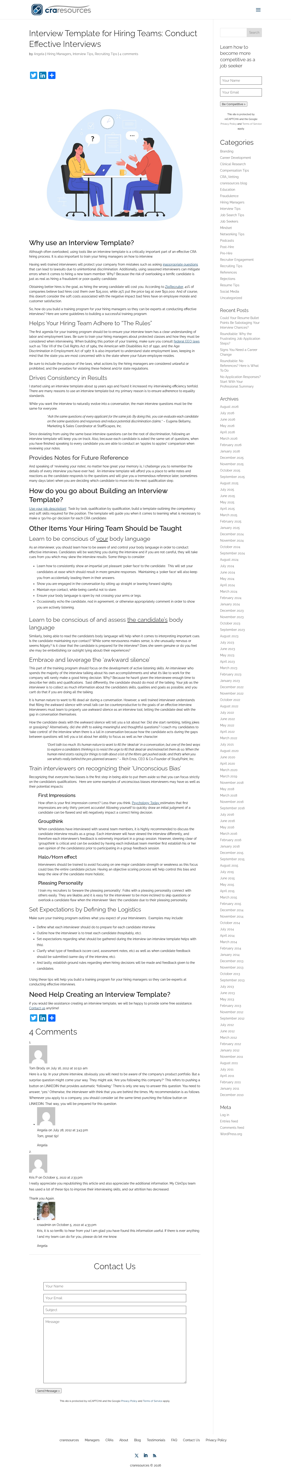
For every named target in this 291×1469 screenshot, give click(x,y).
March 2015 (228, 897)
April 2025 (227, 508)
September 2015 (232, 859)
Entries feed (229, 1121)
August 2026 (229, 406)
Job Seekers (229, 221)
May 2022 (227, 725)
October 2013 (230, 974)
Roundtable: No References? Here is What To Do (239, 365)
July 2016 (227, 814)
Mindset (226, 228)
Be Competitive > (234, 104)
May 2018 (227, 789)
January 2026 (230, 451)
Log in (224, 1115)
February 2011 (230, 1082)
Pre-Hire (226, 253)
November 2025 (232, 464)
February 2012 (230, 1044)
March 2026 (228, 438)
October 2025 (230, 470)
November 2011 (231, 1056)
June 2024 (227, 572)
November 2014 (231, 916)
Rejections (227, 279)
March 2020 (229, 770)
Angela (39, 54)
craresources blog (233, 183)
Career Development (235, 158)
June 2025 (227, 496)
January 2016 (230, 846)
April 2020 (227, 763)
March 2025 (228, 515)
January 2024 (230, 604)
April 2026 (227, 432)
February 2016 (230, 840)
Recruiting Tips (106, 54)
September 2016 (232, 808)
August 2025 (229, 483)
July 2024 (227, 566)
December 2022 (231, 687)
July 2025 (227, 489)
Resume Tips (229, 285)
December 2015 (231, 853)
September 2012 (232, 1018)
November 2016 (231, 802)
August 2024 (229, 559)
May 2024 (227, 579)
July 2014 (227, 929)
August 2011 (229, 1063)
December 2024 (232, 534)
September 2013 (232, 980)
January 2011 (229, 1088)
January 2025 (230, 528)
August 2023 (229, 636)
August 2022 (229, 706)
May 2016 (227, 827)
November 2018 (231, 782)
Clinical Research (233, 164)
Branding (226, 151)
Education (227, 189)
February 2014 (230, 948)
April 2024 (227, 585)
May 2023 (227, 655)
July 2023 (227, 642)
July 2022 (227, 712)
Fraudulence (229, 196)
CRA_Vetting (229, 177)
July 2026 (227, 413)
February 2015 (230, 904)
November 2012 (231, 1012)
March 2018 (228, 795)
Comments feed (232, 1127)
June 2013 (227, 993)
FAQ (174, 1440)
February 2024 (230, 598)
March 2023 (228, 668)
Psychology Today (145, 803)
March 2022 (228, 738)
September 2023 (232, 630)
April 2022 (227, 731)
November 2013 (231, 967)
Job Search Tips (232, 215)
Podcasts (227, 240)
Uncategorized (231, 298)
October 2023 (230, 623)
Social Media (229, 291)
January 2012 (229, 1050)
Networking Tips (232, 234)
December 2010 (232, 1095)
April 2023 (227, 661)
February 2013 (230, 1005)
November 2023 (231, 617)
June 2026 (227, 419)
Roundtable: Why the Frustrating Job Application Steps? (240, 338)
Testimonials (156, 1440)
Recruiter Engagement (237, 259)
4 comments (129, 54)
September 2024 (232, 553)
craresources (69, 1440)
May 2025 (227, 502)
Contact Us (191, 1440)
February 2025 (230, 521)
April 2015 (227, 891)
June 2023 (227, 649)
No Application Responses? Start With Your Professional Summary (240, 381)
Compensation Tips (234, 170)
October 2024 (230, 547)
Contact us (37, 1008)
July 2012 (227, 1025)
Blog (137, 1440)
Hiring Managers (59, 54)
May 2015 (227, 884)
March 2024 (228, 591)
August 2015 (229, 865)
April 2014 (227, 935)
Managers (92, 1440)
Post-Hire (227, 247)
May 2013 (227, 999)
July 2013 (227, 986)
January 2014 (230, 954)
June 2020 (227, 757)
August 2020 (229, 751)
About (123, 1440)
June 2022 (227, 719)
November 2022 (231, 693)
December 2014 (231, 910)
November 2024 (232, 540)
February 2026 (230, 445)
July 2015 (227, 872)
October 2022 (230, 700)
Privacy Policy (129, 1401)
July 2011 (226, 1069)
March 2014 (228, 942)
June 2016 (227, 821)
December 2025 (232, 457)
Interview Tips (83, 54)
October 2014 (230, 923)
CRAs (109, 1440)
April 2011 (227, 1076)
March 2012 (228, 1037)
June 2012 (227, 1031)
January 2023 (230, 680)
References (228, 272)
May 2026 (227, 426)
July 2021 (227, 744)
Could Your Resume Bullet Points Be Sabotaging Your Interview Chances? (240, 322)
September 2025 (232, 477)
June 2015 (227, 878)
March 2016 (228, 833)
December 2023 (231, 610)
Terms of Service (152, 1401)
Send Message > (48, 1391)
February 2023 (230, 674)
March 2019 (228, 776)
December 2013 (231, 961)
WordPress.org (231, 1134)
